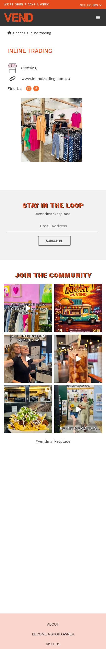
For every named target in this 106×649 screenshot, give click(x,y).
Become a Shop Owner (53, 634)
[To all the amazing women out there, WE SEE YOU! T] (28, 359)
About (53, 624)
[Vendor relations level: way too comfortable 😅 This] (78, 409)
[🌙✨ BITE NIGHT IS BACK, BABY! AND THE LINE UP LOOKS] (28, 409)
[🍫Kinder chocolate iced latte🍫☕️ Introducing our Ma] (78, 359)
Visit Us (53, 644)
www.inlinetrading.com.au (45, 78)
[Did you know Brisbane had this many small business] (28, 308)
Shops (20, 33)
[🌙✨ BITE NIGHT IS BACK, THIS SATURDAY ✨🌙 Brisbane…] (78, 308)
